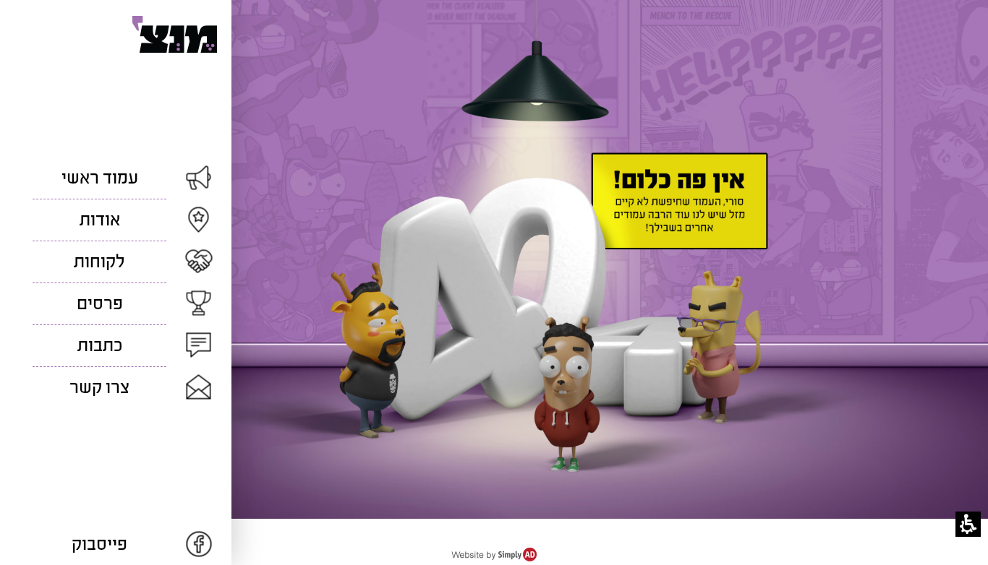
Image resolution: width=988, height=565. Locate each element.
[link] (115, 544)
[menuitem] (115, 178)
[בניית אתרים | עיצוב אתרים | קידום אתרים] (494, 558)
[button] (968, 524)
